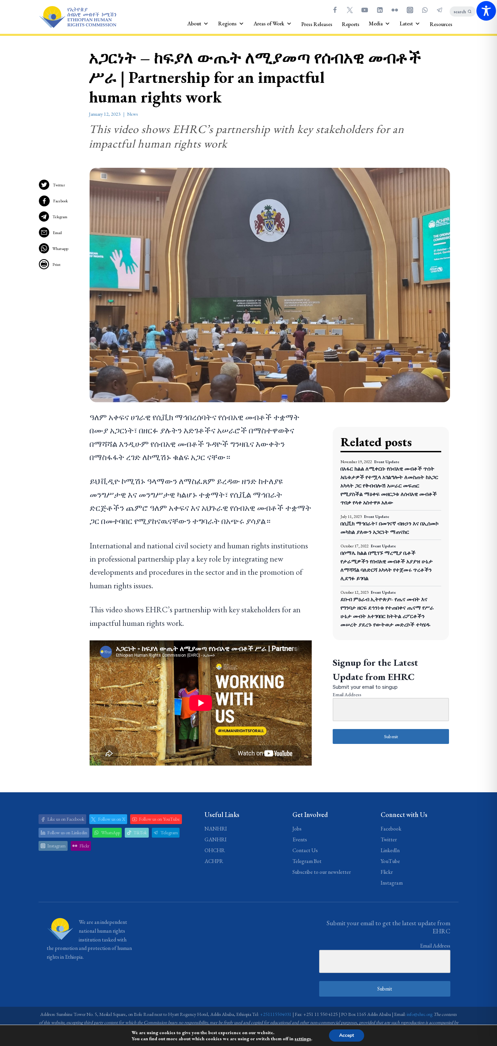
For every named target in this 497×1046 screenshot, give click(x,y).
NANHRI (216, 828)
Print (56, 264)
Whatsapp (60, 248)
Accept (346, 1035)
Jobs (297, 828)
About (194, 23)
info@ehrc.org (419, 1014)
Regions (227, 23)
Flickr (387, 872)
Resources (441, 24)
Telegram (59, 217)
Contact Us (305, 850)
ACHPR (214, 861)
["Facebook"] (334, 9)
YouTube (390, 861)
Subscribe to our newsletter (321, 872)
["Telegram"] (439, 9)
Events (299, 839)
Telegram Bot (307, 861)
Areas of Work (269, 23)
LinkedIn (390, 850)
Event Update (386, 461)
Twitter (59, 185)
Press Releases (316, 24)
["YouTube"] (364, 9)
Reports (350, 24)
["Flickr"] (394, 9)
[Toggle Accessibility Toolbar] (486, 10)
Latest (406, 23)
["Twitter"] (349, 9)
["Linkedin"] (379, 9)
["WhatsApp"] (424, 9)
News (132, 114)
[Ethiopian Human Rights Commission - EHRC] (77, 17)
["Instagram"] (409, 9)
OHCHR (215, 850)
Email (57, 232)
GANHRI (216, 839)
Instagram (392, 882)
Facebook (60, 201)
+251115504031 (275, 1014)
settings (302, 1039)
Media (376, 23)
